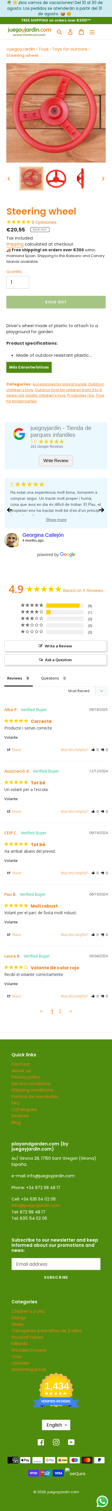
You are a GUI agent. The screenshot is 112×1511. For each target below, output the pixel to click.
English (54, 1425)
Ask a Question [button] (58, 659)
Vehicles (20, 1363)
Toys (43, 49)
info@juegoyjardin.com (35, 1205)
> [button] (70, 1011)
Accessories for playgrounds (59, 384)
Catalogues (24, 1109)
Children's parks (28, 1311)
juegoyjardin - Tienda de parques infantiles (60, 431)
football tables (27, 1337)
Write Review (55, 460)
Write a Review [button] (58, 646)
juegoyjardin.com (63, 1491)
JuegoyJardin (20, 49)
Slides (17, 1324)
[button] (95, 749)
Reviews (20, 1116)
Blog (16, 1122)
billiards (19, 1343)
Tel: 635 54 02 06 (29, 1218)
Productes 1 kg (80, 395)
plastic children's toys (45, 395)
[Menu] (92, 31)
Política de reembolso (35, 1096)
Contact (20, 1064)
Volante (11, 737)
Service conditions (31, 1083)
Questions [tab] (50, 678)
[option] (31, 178)
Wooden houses (29, 1350)
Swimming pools (28, 1369)
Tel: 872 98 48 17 (28, 1212)
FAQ (15, 1103)
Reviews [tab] (14, 678)
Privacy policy (25, 1077)
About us (21, 1071)
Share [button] (16, 749)
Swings (18, 1318)
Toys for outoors (69, 49)
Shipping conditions (32, 1090)
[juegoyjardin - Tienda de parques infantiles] (19, 434)
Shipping (15, 244)
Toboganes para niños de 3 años (46, 1330)
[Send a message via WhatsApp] (102, 1501)
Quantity (14, 271)
